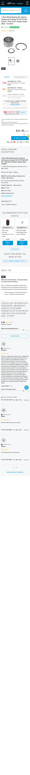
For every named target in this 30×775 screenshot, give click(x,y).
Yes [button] (14, 399)
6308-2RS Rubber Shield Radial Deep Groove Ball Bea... (21, 232)
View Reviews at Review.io (15, 472)
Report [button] (17, 399)
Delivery (7, 77)
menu (2, 4)
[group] (15, 322)
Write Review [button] (15, 336)
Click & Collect (20, 77)
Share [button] (20, 399)
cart (27, 4)
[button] (14, 468)
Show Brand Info (6, 196)
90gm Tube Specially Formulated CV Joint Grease (8, 233)
